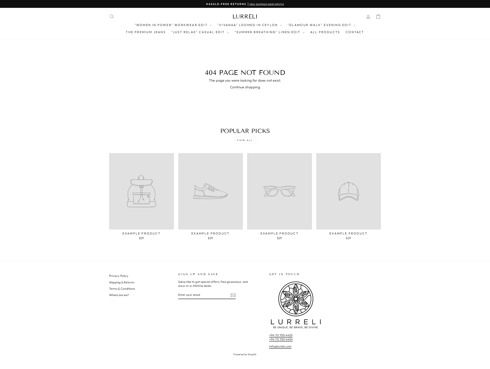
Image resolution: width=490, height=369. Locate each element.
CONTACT (355, 32)
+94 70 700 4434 (281, 339)
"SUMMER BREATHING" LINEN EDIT (268, 32)
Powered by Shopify (245, 354)
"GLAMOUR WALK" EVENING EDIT (320, 25)
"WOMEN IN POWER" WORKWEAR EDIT (172, 25)
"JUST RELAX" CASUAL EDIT (199, 32)
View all (245, 140)
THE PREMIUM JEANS (146, 32)
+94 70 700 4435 (280, 335)
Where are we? (119, 295)
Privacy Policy (118, 276)
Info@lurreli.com (280, 346)
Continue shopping (245, 87)
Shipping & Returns (121, 282)
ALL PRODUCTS (325, 32)
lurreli (245, 16)
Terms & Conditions (122, 288)
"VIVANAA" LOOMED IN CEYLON (248, 25)
